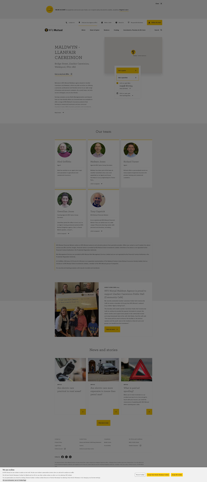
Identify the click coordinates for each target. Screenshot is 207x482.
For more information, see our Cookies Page (14, 480)
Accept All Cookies (177, 474)
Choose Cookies (140, 474)
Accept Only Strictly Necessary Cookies (158, 474)
